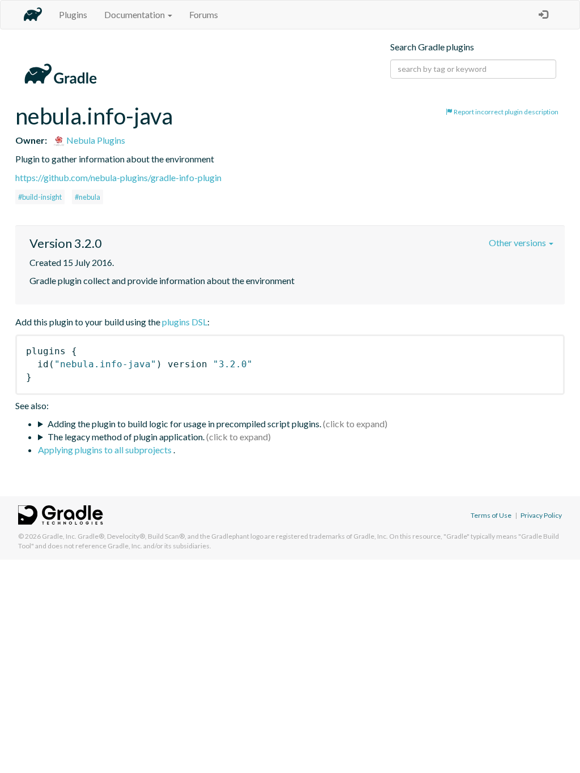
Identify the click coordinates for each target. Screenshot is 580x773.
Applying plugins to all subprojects (105, 449)
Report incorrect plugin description (505, 112)
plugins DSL (184, 321)
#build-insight (40, 196)
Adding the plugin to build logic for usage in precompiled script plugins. (184, 423)
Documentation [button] (135, 14)
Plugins (73, 14)
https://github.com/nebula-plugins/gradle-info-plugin (118, 177)
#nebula (87, 196)
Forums (203, 14)
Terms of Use (491, 515)
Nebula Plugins (95, 140)
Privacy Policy (541, 515)
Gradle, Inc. (59, 536)
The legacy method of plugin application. (126, 436)
